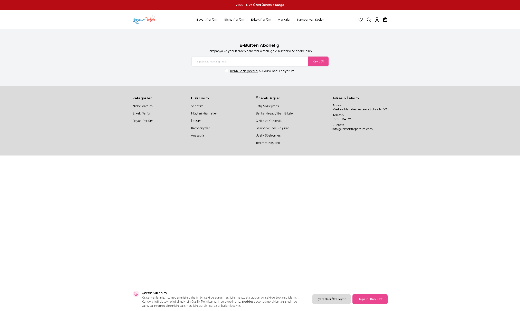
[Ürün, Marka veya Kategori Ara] (368, 19)
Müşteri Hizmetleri (204, 113)
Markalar (284, 19)
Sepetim (197, 106)
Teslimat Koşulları (268, 143)
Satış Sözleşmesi (267, 106)
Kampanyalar (200, 128)
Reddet (247, 301)
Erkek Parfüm (261, 19)
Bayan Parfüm (206, 19)
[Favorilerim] (360, 19)
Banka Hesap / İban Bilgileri (275, 113)
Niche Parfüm (234, 19)
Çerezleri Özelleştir (332, 299)
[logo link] (149, 20)
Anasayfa (197, 135)
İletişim (196, 121)
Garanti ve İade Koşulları (272, 128)
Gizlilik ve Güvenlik (269, 121)
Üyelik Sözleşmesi (268, 135)
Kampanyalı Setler (310, 19)
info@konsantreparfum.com (352, 129)
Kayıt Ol (318, 61)
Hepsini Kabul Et (370, 299)
